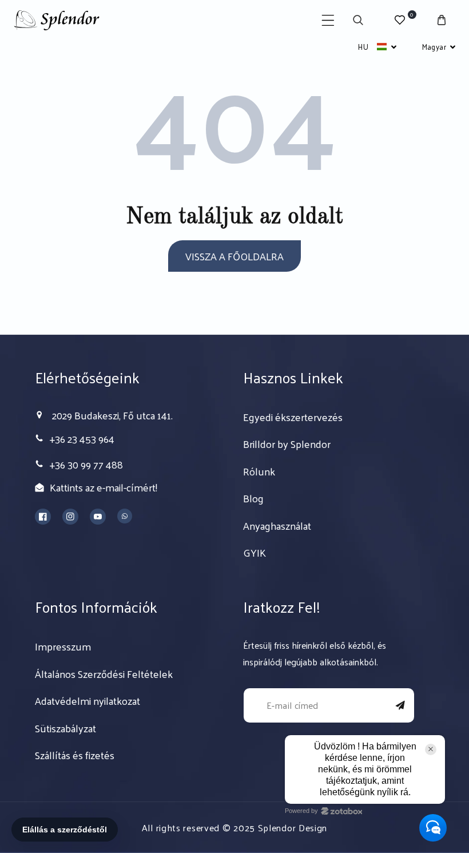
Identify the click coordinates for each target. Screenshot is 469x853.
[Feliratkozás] (400, 705)
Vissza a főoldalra (234, 256)
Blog (253, 498)
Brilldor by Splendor (287, 444)
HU (363, 46)
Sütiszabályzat (65, 728)
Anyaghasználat (277, 526)
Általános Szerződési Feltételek (104, 674)
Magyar (434, 46)
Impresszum (63, 646)
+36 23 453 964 (82, 438)
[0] (400, 20)
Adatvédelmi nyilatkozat (87, 701)
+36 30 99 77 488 (86, 464)
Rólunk (259, 471)
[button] (328, 20)
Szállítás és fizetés (74, 755)
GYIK (254, 552)
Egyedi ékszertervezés (293, 417)
